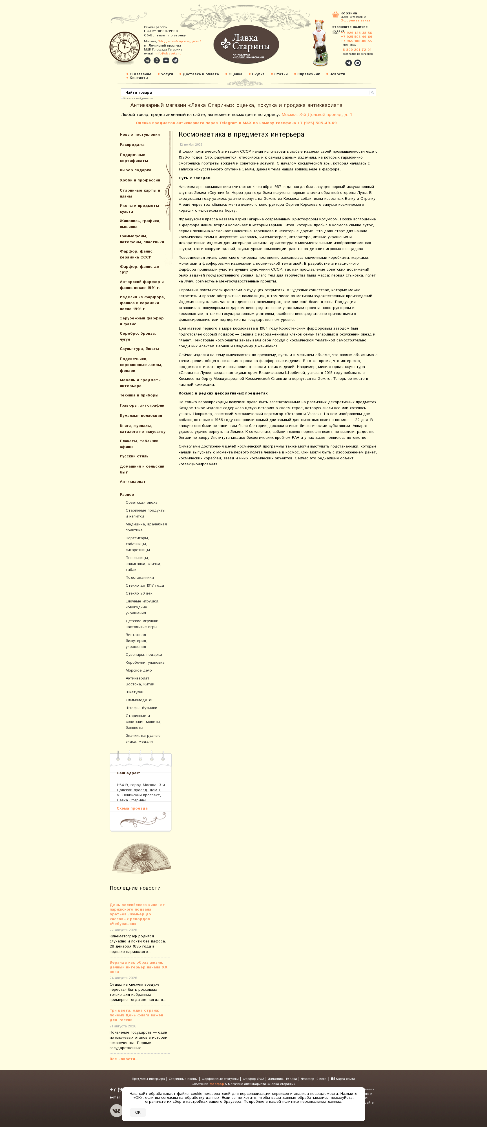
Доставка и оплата (201, 74)
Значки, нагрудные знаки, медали (143, 738)
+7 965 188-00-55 (356, 41)
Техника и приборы (139, 395)
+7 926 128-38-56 (356, 32)
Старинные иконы (184, 1078)
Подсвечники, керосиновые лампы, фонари (141, 365)
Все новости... (124, 1059)
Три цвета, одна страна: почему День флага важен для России (136, 1015)
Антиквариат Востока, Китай (140, 681)
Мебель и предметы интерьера (140, 383)
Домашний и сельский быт (142, 469)
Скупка (258, 74)
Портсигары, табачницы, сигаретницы (138, 544)
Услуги (167, 74)
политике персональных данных (311, 1101)
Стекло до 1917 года (145, 585)
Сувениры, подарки (144, 654)
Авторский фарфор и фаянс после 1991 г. (142, 285)
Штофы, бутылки (141, 708)
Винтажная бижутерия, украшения (136, 641)
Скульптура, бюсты (139, 349)
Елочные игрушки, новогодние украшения (142, 607)
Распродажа (132, 145)
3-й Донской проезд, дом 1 (179, 41)
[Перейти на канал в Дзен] (166, 60)
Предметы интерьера (149, 1078)
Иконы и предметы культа (139, 208)
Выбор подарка (135, 170)
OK (138, 1112)
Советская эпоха (142, 502)
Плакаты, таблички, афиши (140, 444)
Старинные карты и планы (140, 193)
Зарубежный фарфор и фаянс (142, 321)
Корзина (348, 13)
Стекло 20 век (139, 593)
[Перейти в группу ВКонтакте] (147, 60)
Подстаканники (140, 577)
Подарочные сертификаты (134, 158)
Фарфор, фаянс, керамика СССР (137, 254)
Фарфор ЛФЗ (254, 1078)
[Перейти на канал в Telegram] (175, 60)
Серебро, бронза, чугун (138, 336)
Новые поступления (140, 134)
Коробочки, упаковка (145, 662)
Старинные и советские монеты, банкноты (143, 722)
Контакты (139, 78)
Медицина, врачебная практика (146, 527)
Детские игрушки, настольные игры (143, 624)
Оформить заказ (355, 20)
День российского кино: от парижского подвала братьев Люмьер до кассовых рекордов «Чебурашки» (137, 914)
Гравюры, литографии (142, 405)
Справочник (308, 74)
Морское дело (139, 670)
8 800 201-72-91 (357, 49)
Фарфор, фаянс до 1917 (139, 269)
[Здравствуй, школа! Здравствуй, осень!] (326, 46)
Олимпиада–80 (140, 700)
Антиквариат (133, 481)
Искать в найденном (138, 98)
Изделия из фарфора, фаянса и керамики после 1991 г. (142, 303)
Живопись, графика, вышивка (140, 224)
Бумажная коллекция (141, 415)
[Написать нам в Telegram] (336, 60)
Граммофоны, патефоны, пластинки (142, 239)
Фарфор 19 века (314, 1078)
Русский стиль (134, 456)
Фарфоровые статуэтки (221, 1078)
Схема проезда (132, 808)
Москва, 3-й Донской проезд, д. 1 (317, 114)
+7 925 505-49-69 (356, 36)
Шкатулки (134, 692)
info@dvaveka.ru (168, 53)
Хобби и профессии (140, 180)
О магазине (140, 74)
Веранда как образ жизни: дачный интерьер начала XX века (138, 967)
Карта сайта (345, 1078)
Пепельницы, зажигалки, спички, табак (143, 564)
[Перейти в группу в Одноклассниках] (156, 60)
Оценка (235, 74)
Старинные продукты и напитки (145, 513)
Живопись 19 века (283, 1078)
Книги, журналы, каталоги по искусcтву (142, 429)
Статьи (281, 74)
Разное (127, 494)
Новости (337, 74)
